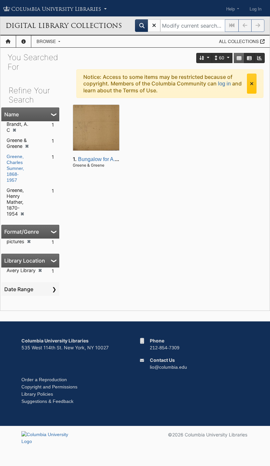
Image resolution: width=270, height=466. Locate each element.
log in (224, 83)
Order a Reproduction (44, 379)
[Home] (8, 41)
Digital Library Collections (64, 26)
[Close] (251, 84)
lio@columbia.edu (168, 367)
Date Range (18, 289)
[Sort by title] (204, 58)
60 (222, 57)
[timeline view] (259, 58)
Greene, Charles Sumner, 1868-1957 (15, 168)
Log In (255, 9)
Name (11, 114)
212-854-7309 (164, 347)
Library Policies (37, 394)
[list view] (249, 58)
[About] (23, 41)
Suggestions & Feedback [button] (47, 401)
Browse (47, 41)
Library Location (24, 260)
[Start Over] (154, 25)
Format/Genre (21, 231)
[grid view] (239, 58)
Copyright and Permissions (49, 386)
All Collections (239, 41)
